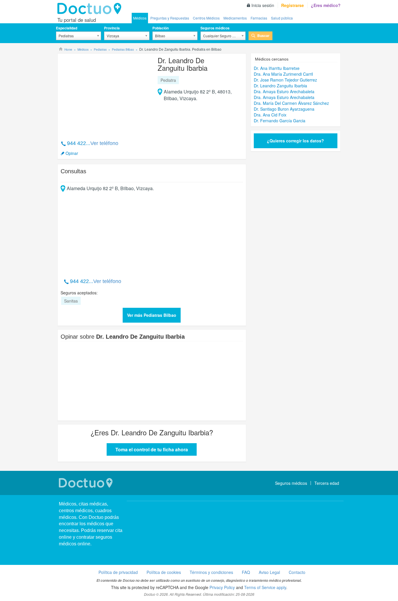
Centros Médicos (206, 17)
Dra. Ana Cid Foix (270, 115)
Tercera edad (326, 483)
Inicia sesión (262, 5)
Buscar (263, 35)
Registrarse (292, 5)
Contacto (297, 572)
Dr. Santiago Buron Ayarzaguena (284, 109)
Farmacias (259, 17)
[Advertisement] (105, 93)
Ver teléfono (104, 143)
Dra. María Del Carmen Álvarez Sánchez (291, 103)
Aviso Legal (269, 572)
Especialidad (66, 28)
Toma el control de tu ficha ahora (151, 449)
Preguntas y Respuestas (169, 17)
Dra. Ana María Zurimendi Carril (283, 74)
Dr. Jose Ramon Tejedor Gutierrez (285, 80)
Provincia (112, 28)
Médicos (140, 17)
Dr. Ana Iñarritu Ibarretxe (277, 68)
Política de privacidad (118, 572)
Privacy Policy (222, 587)
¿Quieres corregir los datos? (295, 141)
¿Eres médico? (326, 5)
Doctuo (90, 9)
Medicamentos (235, 17)
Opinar (72, 153)
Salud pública (282, 17)
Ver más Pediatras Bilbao (151, 315)
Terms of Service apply (265, 587)
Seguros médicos (215, 28)
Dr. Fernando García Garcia (279, 120)
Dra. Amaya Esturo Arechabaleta (284, 91)
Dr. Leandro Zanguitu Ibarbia (280, 86)
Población (160, 28)
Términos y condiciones (211, 572)
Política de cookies (164, 572)
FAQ (246, 572)
